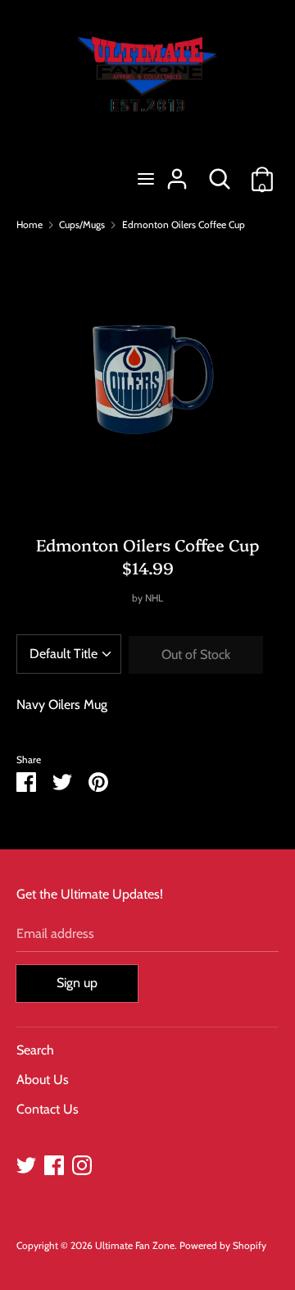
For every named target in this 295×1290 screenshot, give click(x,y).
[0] (262, 173)
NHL (154, 598)
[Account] (177, 173)
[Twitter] (26, 1163)
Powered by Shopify (222, 1245)
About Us (42, 1079)
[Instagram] (82, 1163)
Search (35, 1050)
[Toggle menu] (146, 178)
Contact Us (47, 1109)
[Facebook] (54, 1163)
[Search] (219, 173)
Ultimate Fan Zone (135, 1245)
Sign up (77, 982)
